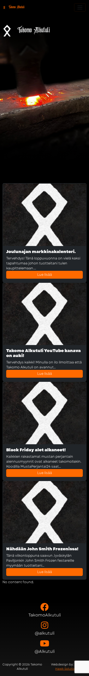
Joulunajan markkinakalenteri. (41, 252)
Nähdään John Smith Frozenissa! (42, 549)
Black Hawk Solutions (68, 666)
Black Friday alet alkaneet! (36, 450)
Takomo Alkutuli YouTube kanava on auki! (43, 353)
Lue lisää (44, 274)
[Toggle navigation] (80, 7)
